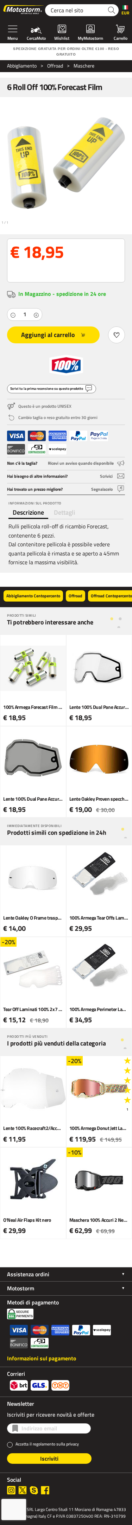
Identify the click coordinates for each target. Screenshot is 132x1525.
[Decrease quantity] (13, 314)
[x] (22, 1490)
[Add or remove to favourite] (116, 334)
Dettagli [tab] (64, 512)
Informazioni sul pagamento (41, 1358)
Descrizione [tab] (28, 512)
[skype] (34, 1490)
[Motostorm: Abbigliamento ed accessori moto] (24, 10)
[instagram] (11, 1490)
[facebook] (45, 1490)
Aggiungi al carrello (48, 334)
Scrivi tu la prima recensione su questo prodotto (46, 388)
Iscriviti (49, 1458)
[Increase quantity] (36, 314)
